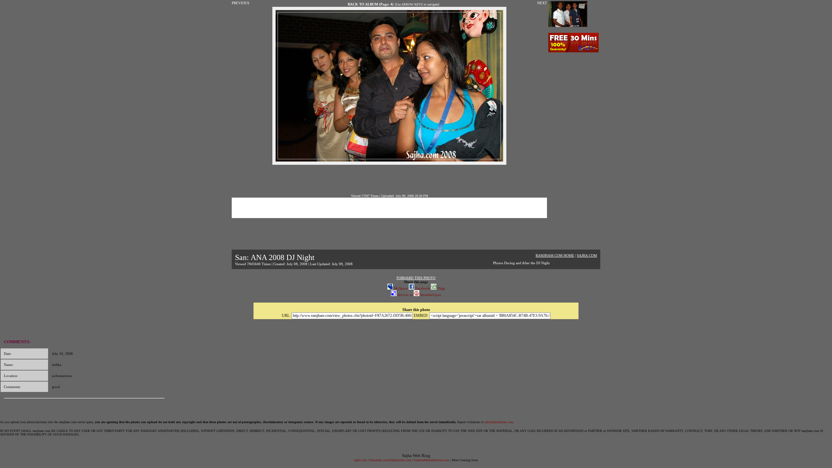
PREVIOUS (240, 3)
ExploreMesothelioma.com (431, 460)
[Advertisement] (389, 179)
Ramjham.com (379, 460)
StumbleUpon (430, 295)
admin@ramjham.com (499, 422)
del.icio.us (404, 295)
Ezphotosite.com (400, 460)
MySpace (400, 288)
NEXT (542, 3)
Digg (440, 288)
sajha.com (360, 460)
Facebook (422, 288)
